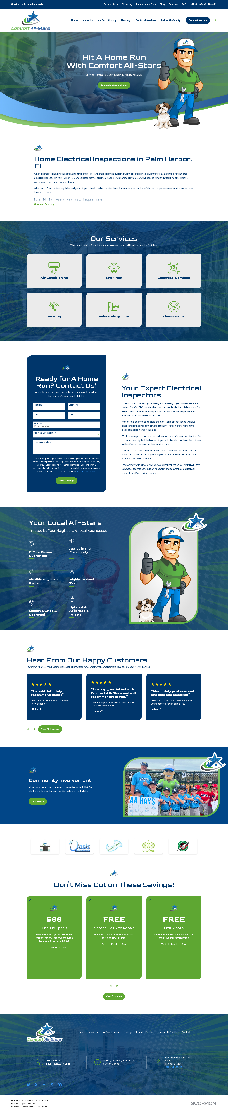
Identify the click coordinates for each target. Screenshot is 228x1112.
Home (81, 1032)
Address (38, 423)
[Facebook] (44, 1084)
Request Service (198, 20)
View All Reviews (50, 729)
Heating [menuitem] (125, 20)
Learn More (38, 801)
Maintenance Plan (146, 4)
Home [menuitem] (74, 20)
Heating (128, 1032)
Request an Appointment (114, 85)
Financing (127, 4)
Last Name (73, 405)
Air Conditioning (111, 1032)
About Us (93, 1032)
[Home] (30, 20)
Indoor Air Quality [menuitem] (170, 20)
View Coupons (114, 996)
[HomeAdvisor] (52, 1084)
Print (64, 947)
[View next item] (34, 729)
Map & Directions (173, 1066)
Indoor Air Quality (168, 1032)
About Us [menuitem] (88, 20)
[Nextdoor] (60, 1084)
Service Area (111, 4)
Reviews (173, 4)
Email (71, 414)
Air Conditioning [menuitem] (107, 20)
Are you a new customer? (45, 433)
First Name (39, 405)
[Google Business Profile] (28, 1084)
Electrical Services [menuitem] (145, 20)
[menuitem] (15, 1106)
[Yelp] (36, 1084)
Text (44, 947)
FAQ (184, 4)
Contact (186, 1032)
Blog (162, 4)
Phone (37, 414)
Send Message (66, 480)
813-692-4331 (204, 4)
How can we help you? (44, 442)
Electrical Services (145, 1032)
